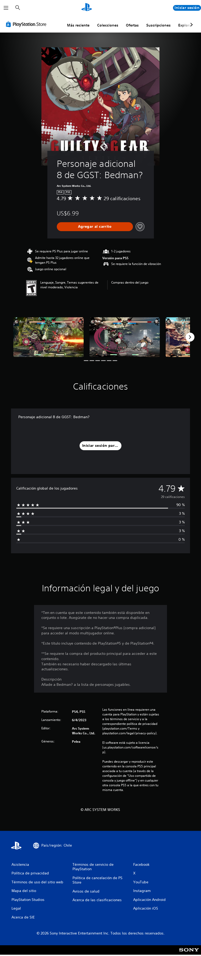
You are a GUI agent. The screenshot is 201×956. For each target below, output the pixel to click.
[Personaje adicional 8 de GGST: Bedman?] (48, 337)
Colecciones (107, 25)
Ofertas (132, 25)
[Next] (190, 337)
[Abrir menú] (6, 8)
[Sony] (189, 953)
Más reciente (78, 25)
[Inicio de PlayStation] (86, 8)
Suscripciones (158, 25)
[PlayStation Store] (27, 24)
